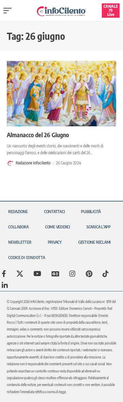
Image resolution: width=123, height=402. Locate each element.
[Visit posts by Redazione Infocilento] (10, 163)
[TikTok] (105, 273)
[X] (20, 273)
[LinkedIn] (5, 285)
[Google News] (55, 273)
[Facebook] (4, 273)
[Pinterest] (89, 273)
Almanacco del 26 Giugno (38, 135)
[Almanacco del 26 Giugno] (61, 93)
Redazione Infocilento (33, 162)
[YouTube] (37, 273)
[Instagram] (72, 273)
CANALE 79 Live (111, 10)
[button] (9, 10)
